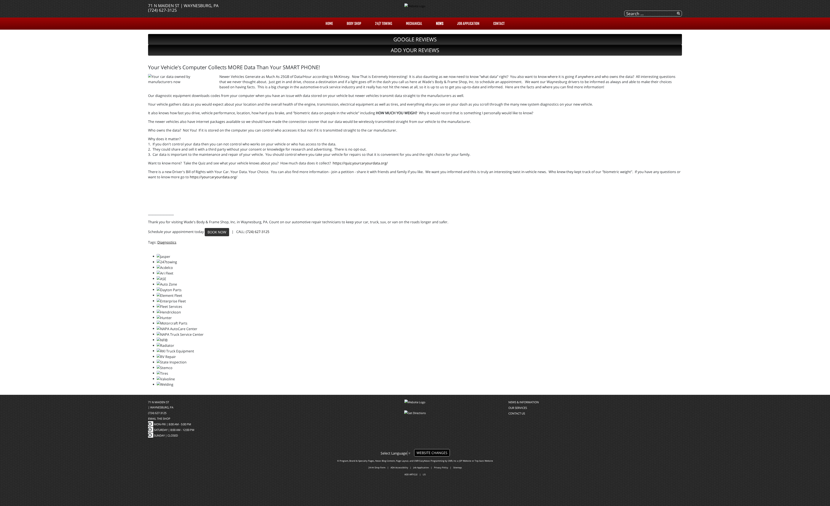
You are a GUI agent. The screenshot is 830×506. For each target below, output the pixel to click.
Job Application (468, 23)
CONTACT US (516, 413)
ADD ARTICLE (411, 474)
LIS (424, 474)
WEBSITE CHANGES (432, 452)
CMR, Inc (452, 460)
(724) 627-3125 (162, 10)
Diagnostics (166, 242)
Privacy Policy (441, 467)
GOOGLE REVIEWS (415, 39)
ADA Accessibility (399, 467)
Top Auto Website (484, 460)
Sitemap (457, 467)
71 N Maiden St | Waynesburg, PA (183, 5)
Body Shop (354, 23)
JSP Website (465, 460)
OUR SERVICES (517, 408)
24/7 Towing (383, 23)
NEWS (439, 23)
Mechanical (414, 23)
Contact (499, 23)
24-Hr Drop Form (376, 467)
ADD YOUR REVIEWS (415, 50)
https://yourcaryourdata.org (213, 177)
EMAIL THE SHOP (159, 419)
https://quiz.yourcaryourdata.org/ (360, 163)
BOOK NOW (217, 232)
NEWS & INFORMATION (523, 402)
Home (329, 23)
